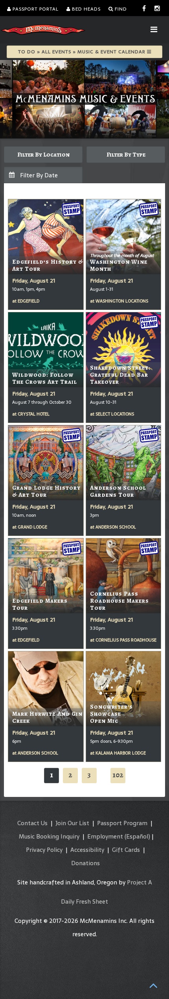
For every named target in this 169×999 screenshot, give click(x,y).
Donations (85, 863)
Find (120, 9)
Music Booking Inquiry (49, 836)
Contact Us (32, 823)
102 (117, 774)
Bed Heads (85, 9)
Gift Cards (126, 850)
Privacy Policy (44, 850)
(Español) (137, 836)
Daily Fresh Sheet (84, 901)
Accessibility (87, 850)
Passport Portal (35, 9)
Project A (139, 882)
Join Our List (72, 823)
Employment (105, 836)
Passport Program (122, 823)
